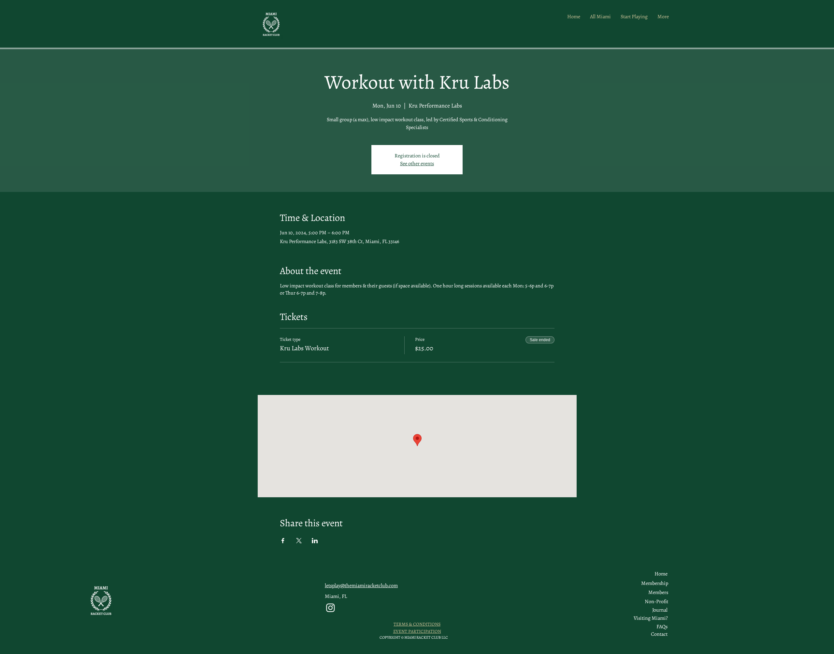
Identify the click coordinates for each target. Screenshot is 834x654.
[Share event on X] (299, 540)
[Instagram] (330, 607)
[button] (658, 592)
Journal (660, 610)
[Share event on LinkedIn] (315, 540)
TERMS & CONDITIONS (417, 624)
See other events (417, 163)
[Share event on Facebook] (283, 540)
